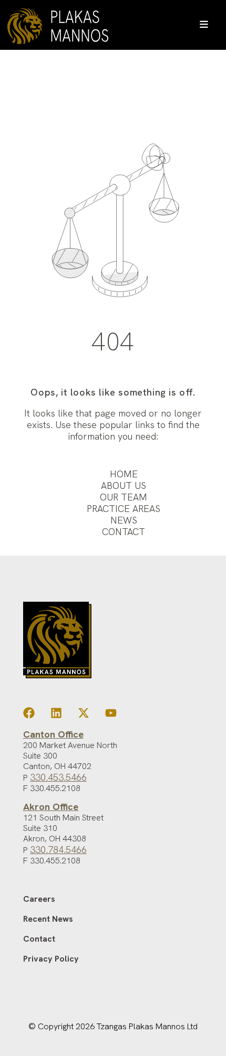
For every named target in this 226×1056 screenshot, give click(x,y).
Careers (39, 898)
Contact (123, 532)
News (123, 520)
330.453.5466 (58, 777)
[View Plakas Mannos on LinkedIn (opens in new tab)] (56, 715)
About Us (123, 485)
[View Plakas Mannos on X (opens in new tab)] (83, 715)
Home (124, 474)
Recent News (48, 918)
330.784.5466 (58, 850)
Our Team (123, 497)
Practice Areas (123, 509)
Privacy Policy (51, 958)
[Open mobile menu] (204, 25)
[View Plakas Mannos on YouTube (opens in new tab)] (111, 715)
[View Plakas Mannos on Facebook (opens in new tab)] (29, 715)
